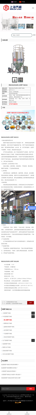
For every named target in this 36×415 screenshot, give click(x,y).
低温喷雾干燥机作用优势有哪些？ (10, 364)
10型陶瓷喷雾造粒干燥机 (11, 302)
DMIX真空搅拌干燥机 (8, 354)
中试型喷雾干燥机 (7, 316)
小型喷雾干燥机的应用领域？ (8, 371)
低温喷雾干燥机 (7, 343)
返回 (30, 302)
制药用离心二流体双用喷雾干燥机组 (14, 303)
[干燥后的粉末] (18, 22)
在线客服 (27, 414)
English (15, 1)
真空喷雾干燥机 (8, 330)
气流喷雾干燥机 (8, 333)
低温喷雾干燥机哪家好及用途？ (9, 368)
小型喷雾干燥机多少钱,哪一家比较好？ (11, 374)
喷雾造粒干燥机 (8, 323)
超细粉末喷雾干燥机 (9, 326)
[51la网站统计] (18, 402)
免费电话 (9, 414)
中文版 (23, 1)
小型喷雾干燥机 (7, 313)
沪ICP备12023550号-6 (13, 400)
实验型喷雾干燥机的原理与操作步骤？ (11, 378)
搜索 (34, 35)
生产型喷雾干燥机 (7, 340)
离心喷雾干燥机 (8, 320)
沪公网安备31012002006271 (26, 400)
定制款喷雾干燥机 (7, 350)
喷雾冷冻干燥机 (7, 347)
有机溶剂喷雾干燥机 (9, 337)
